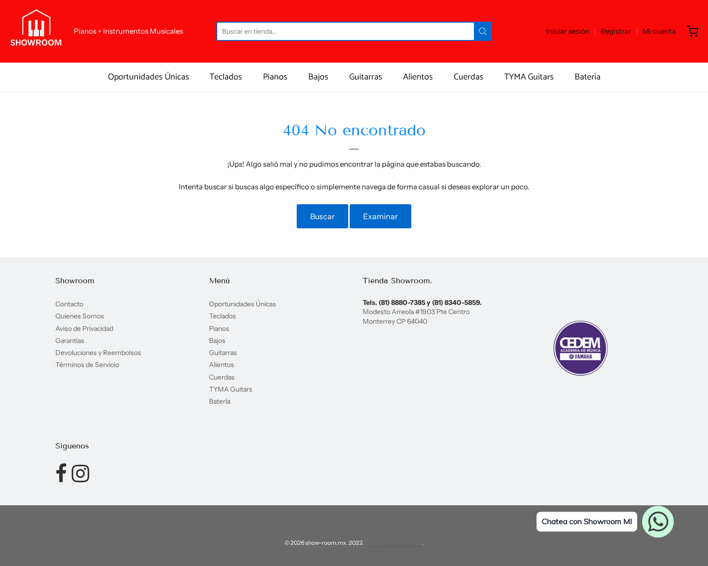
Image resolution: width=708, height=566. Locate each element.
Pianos (275, 77)
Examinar (380, 216)
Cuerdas (469, 77)
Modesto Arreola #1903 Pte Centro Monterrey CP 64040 (416, 316)
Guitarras (365, 77)
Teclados (226, 77)
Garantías (69, 340)
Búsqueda (354, 524)
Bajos (318, 77)
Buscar (322, 216)
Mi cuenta (659, 31)
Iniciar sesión (568, 31)
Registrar (616, 31)
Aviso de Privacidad (84, 328)
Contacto (69, 304)
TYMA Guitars (529, 77)
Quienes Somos (79, 316)
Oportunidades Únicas (148, 77)
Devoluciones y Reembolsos (98, 352)
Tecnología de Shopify (393, 542)
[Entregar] (483, 31)
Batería (588, 77)
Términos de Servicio (87, 364)
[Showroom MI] (36, 31)
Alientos (418, 77)
